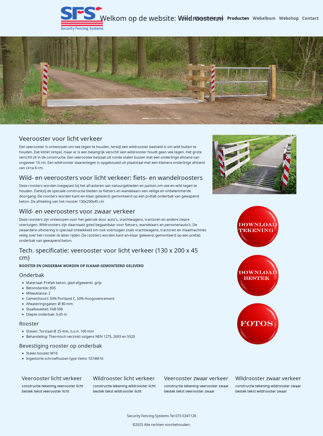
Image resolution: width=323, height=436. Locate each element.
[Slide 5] (177, 118)
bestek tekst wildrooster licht (117, 391)
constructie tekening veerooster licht (52, 386)
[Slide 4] (169, 118)
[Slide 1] (145, 118)
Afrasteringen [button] (209, 18)
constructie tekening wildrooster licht (124, 386)
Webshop (289, 18)
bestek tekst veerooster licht (45, 391)
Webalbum (264, 18)
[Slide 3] (161, 118)
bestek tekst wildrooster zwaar (261, 391)
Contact (310, 18)
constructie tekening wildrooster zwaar (268, 386)
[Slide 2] (153, 118)
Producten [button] (238, 18)
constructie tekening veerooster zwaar (196, 386)
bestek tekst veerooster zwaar (189, 391)
